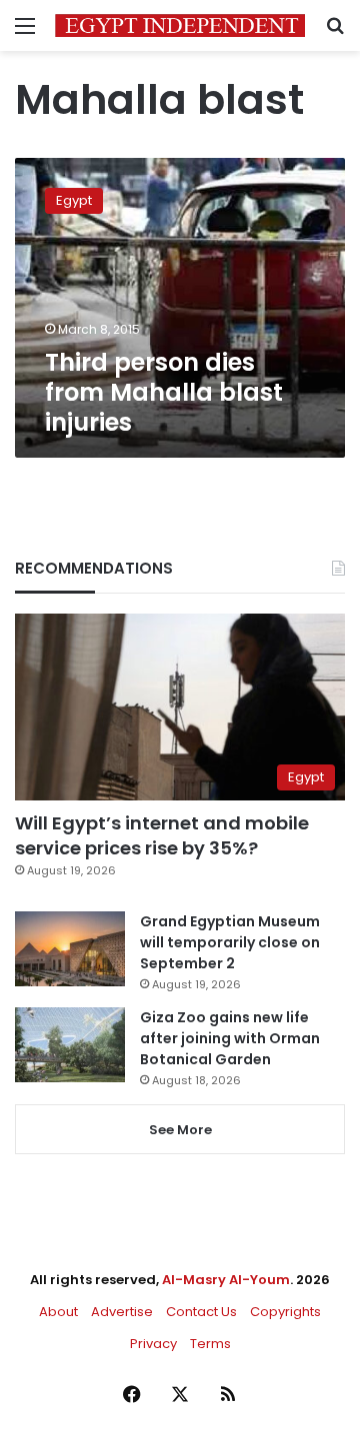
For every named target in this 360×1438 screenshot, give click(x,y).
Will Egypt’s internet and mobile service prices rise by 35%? (162, 835)
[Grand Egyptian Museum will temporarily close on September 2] (70, 948)
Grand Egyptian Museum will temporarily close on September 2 (230, 942)
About (58, 1311)
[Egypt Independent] (180, 25)
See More (180, 1129)
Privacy (153, 1343)
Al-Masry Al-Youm (226, 1279)
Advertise (122, 1311)
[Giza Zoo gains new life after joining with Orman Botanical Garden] (70, 1044)
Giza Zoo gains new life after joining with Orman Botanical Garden (230, 1038)
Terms (210, 1343)
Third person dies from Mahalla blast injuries (164, 392)
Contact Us (201, 1311)
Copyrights (285, 1311)
